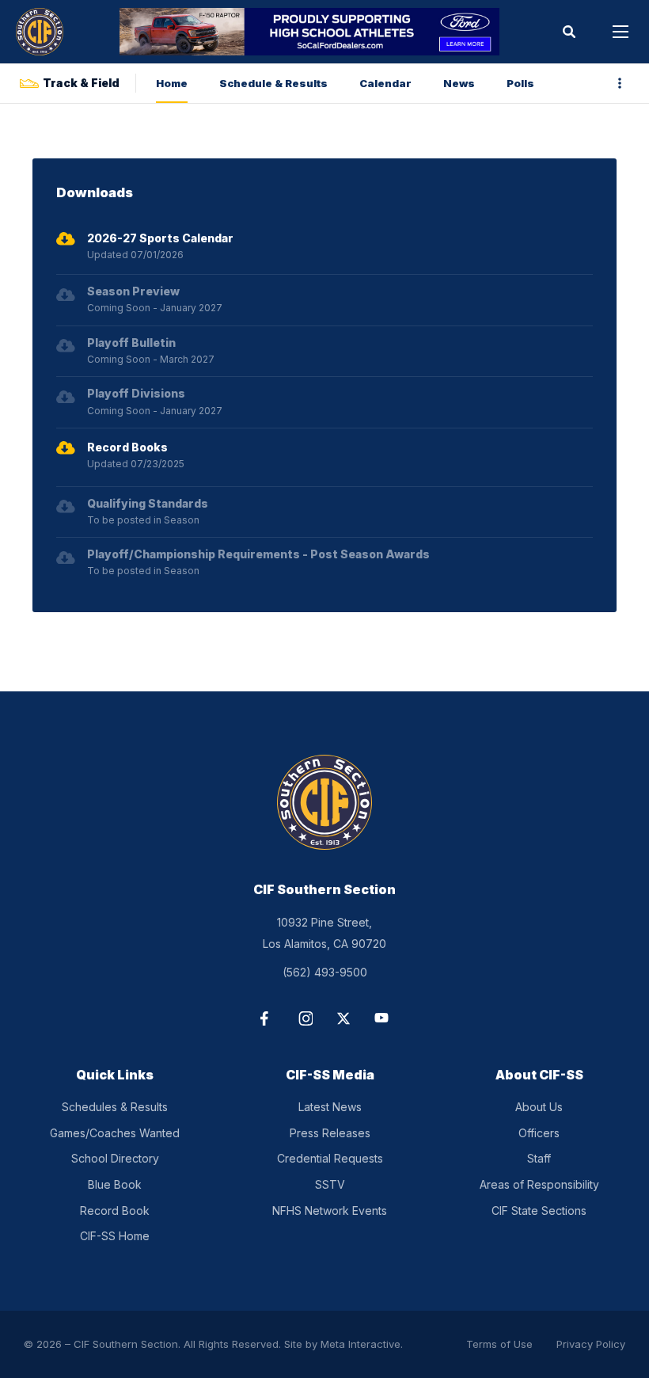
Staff (539, 1158)
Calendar (385, 83)
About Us (539, 1106)
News (459, 83)
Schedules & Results (115, 1106)
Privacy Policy (590, 1344)
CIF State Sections (538, 1210)
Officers (539, 1133)
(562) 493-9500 (325, 972)
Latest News (330, 1106)
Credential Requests (330, 1158)
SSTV (330, 1184)
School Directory (115, 1158)
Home (172, 83)
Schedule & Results (273, 83)
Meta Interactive (360, 1344)
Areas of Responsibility (539, 1184)
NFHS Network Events (329, 1210)
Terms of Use (499, 1344)
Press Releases (330, 1133)
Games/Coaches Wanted (115, 1133)
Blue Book (115, 1184)
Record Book (115, 1210)
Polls (520, 83)
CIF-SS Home (115, 1236)
